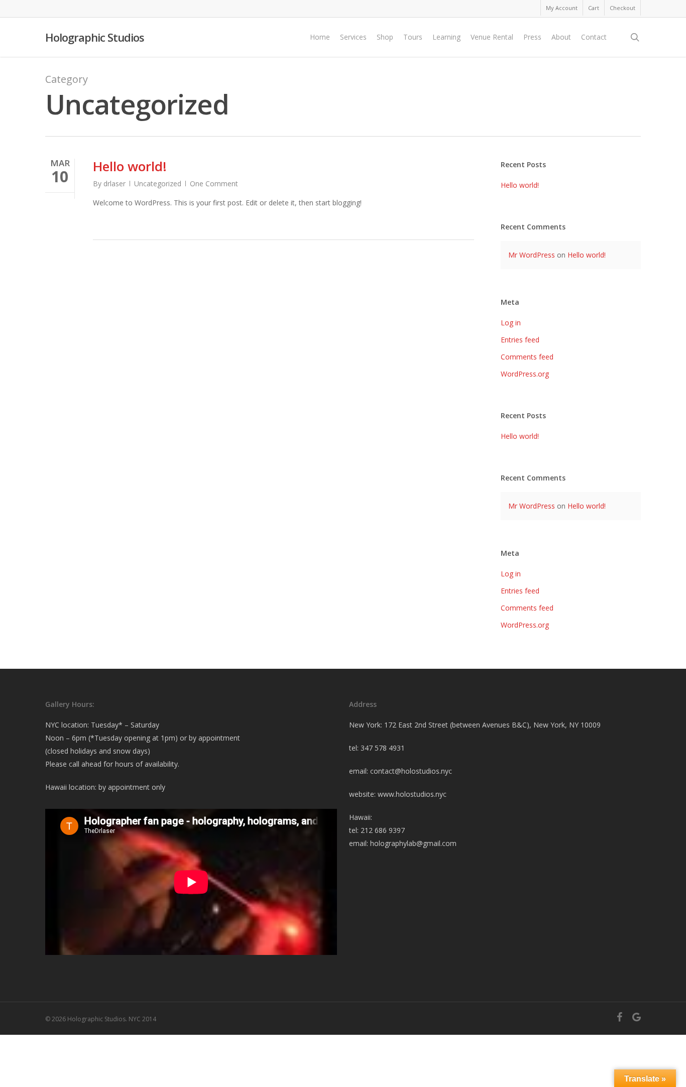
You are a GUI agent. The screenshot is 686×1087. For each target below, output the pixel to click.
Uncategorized (157, 183)
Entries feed (520, 339)
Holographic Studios (94, 37)
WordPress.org (525, 374)
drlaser (114, 183)
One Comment (214, 183)
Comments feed (527, 356)
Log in (511, 322)
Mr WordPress (531, 255)
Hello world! (130, 166)
